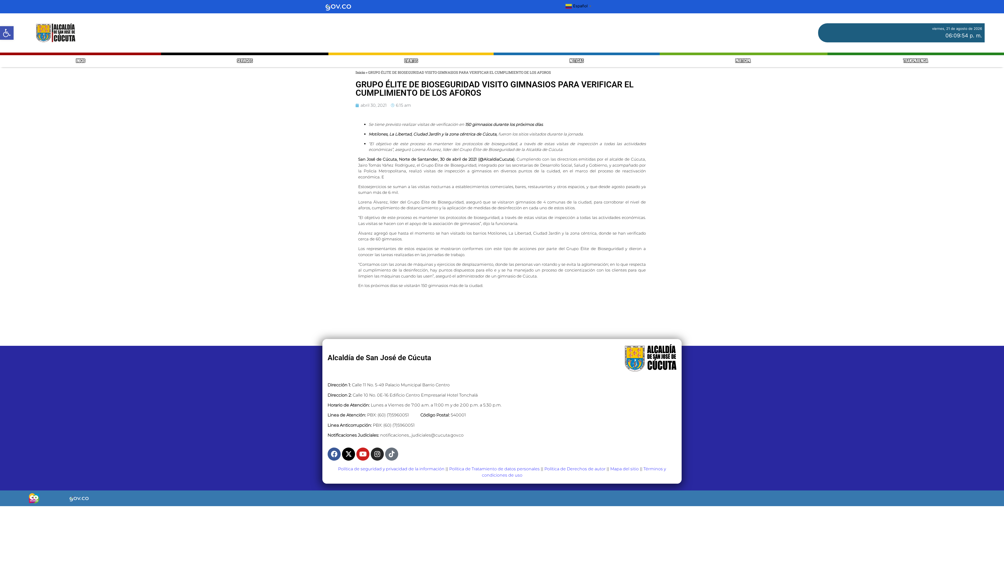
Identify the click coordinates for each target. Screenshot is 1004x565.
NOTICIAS (577, 61)
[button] (7, 33)
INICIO (80, 61)
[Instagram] (377, 454)
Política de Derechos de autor (575, 468)
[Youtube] (362, 454)
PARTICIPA (743, 61)
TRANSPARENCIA (915, 61)
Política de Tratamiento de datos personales (494, 468)
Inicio (360, 72)
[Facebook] (334, 454)
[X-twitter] (348, 454)
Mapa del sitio (624, 468)
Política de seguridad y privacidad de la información (391, 468)
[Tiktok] (391, 454)
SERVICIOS (245, 61)
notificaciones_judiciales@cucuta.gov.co (422, 435)
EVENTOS (411, 61)
